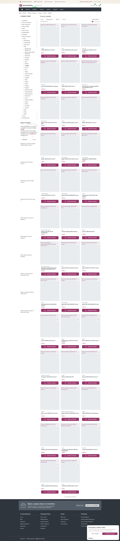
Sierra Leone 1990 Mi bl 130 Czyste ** (49, 414)
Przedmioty (24, 34)
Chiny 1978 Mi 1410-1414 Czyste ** (70, 50)
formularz (33, 134)
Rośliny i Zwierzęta (32, 13)
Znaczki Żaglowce (85, 517)
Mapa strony (23, 526)
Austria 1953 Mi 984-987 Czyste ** (90, 449)
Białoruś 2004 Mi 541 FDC (68, 376)
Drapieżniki (27, 55)
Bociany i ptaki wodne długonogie (30, 53)
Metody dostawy (44, 519)
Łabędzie (27, 77)
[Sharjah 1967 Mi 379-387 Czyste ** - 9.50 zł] (29, 170)
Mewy (26, 79)
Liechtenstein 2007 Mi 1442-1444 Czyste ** (89, 196)
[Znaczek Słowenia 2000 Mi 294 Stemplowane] (50, 471)
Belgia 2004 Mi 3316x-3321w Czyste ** (70, 159)
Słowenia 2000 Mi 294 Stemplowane (49, 485)
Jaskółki (27, 65)
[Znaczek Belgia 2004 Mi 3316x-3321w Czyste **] (70, 144)
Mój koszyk (63, 521)
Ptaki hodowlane (28, 91)
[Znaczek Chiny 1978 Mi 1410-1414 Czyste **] (70, 35)
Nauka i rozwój (25, 30)
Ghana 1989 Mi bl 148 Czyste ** (48, 340)
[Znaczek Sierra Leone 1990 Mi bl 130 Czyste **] (50, 398)
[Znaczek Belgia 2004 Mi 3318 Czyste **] (70, 71)
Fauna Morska (27, 42)
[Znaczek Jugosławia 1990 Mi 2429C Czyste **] (70, 471)
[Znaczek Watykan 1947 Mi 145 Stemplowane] (50, 434)
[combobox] (62, 5)
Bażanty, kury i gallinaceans (28, 49)
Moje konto (63, 517)
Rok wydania (49, 19)
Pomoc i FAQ (43, 517)
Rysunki (63, 338)
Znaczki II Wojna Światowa (87, 521)
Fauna (40, 13)
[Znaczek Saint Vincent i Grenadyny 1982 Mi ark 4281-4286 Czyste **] (90, 71)
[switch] (93, 21)
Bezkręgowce (27, 40)
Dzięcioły (27, 57)
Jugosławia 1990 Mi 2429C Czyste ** (70, 485)
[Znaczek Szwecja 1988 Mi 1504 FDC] (90, 216)
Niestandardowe (25, 32)
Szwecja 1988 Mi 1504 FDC (88, 231)
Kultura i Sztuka (25, 26)
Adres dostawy (64, 523)
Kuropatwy (27, 75)
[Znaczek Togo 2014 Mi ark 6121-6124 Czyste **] (70, 253)
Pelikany (27, 85)
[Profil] (96, 5)
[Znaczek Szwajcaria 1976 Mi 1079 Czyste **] (50, 362)
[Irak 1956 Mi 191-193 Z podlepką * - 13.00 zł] (29, 244)
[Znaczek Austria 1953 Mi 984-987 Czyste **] (90, 434)
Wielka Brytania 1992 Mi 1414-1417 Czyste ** (70, 341)
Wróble (26, 103)
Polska (28, 9)
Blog (61, 9)
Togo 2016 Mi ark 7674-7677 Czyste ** (90, 268)
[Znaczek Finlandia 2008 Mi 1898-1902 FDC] (70, 216)
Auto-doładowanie (97, 21)
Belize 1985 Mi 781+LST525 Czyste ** (90, 340)
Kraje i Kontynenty (26, 24)
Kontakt (99, 1)
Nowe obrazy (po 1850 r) (45, 266)
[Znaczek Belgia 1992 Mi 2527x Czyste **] (90, 107)
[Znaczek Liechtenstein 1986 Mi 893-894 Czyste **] (90, 144)
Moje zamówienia (65, 519)
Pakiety (55, 9)
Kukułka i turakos (29, 73)
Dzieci (63, 48)
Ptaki (45, 13)
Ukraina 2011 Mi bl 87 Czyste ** (48, 195)
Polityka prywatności (24, 523)
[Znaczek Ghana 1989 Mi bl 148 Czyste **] (50, 325)
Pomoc (95, 1)
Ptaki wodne (27, 95)
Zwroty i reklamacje (44, 523)
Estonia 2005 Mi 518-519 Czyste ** (90, 376)
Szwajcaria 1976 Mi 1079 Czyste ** (49, 376)
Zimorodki (27, 105)
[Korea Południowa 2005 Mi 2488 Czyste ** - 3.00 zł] (29, 300)
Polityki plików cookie (98, 530)
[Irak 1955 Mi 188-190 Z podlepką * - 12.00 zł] (29, 263)
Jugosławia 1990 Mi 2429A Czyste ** (70, 122)
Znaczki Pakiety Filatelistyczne (88, 519)
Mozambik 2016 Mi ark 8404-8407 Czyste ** (49, 305)
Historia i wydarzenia (26, 22)
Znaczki (24, 13)
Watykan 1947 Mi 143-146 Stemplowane (47, 232)
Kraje (48, 9)
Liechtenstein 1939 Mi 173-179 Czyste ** (89, 50)
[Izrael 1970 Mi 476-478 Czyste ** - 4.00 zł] (29, 207)
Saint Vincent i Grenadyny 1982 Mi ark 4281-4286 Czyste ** (90, 87)
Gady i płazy (26, 44)
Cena (64, 19)
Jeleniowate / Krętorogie (45, 375)
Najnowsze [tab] (24, 139)
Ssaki (25, 111)
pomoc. (23, 129)
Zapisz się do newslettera (92, 505)
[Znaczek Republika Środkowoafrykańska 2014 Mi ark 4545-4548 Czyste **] (50, 253)
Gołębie (26, 63)
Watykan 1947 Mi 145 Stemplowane (49, 449)
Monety (35, 9)
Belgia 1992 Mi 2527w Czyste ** (48, 159)
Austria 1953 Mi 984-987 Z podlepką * (49, 87)
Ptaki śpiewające (28, 93)
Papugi (26, 81)
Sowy (26, 97)
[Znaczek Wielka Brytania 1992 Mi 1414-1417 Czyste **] (70, 325)
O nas (21, 517)
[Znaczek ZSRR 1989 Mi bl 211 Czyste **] (50, 35)
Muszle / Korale (84, 84)
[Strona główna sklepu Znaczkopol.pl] (22, 9)
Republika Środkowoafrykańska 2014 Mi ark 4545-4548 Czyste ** (48, 268)
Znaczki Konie (84, 523)
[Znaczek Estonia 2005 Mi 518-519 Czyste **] (90, 362)
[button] (36, 20)
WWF (25, 113)
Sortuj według (95, 19)
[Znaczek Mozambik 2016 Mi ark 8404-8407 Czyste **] (50, 289)
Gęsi (26, 61)
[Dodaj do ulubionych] (57, 25)
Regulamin (22, 521)
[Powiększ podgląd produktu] (57, 28)
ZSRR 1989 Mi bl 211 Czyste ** (48, 50)
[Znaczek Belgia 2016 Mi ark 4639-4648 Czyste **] (70, 398)
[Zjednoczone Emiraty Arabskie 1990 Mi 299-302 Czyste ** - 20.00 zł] (29, 151)
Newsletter (42, 528)
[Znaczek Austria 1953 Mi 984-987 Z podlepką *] (50, 71)
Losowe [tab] (34, 139)
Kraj (42, 19)
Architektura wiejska (44, 193)
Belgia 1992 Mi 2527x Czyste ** (89, 122)
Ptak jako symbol (28, 89)
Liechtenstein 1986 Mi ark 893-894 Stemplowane (70, 450)
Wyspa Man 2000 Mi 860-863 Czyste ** (70, 196)
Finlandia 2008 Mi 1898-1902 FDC (69, 231)
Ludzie (23, 28)
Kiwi (26, 69)
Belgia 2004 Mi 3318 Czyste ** (68, 86)
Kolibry (26, 71)
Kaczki (26, 67)
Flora (24, 116)
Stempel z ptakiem (29, 99)
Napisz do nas (80, 505)
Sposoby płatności (44, 521)
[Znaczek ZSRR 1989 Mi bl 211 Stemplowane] (90, 398)
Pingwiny (27, 87)
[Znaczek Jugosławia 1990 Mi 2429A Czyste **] (70, 107)
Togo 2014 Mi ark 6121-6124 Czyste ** (70, 268)
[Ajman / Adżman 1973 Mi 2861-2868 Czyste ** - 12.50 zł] (29, 281)
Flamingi (27, 59)
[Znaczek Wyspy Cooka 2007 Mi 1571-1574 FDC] (50, 107)
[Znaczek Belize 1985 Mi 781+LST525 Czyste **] (90, 325)
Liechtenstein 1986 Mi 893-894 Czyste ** (89, 159)
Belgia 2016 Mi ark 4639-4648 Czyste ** (70, 414)
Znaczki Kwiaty (84, 526)
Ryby (25, 109)
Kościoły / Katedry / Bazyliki (45, 229)
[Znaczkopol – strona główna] (26, 5)
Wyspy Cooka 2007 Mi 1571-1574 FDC (49, 123)
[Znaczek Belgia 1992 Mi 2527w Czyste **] (50, 144)
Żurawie (27, 107)
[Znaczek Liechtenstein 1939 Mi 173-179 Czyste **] (90, 35)
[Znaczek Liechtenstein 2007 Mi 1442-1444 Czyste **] (90, 180)
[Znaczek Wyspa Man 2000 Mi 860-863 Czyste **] (70, 180)
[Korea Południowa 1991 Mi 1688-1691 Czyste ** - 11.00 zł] (29, 319)
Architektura (24, 20)
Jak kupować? (43, 526)
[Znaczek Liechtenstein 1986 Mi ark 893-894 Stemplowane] (70, 434)
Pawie (26, 83)
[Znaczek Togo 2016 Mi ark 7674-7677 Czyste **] (90, 253)
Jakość (57, 19)
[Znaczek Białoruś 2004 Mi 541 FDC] (70, 362)
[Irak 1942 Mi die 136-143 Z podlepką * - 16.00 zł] (29, 226)
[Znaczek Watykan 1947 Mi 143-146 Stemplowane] (50, 216)
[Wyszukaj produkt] (91, 5)
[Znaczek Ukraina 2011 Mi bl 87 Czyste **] (50, 180)
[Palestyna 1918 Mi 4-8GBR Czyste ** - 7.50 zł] (29, 189)
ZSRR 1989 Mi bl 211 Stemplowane (90, 413)
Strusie (26, 101)
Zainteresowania (25, 118)
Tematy (42, 9)
